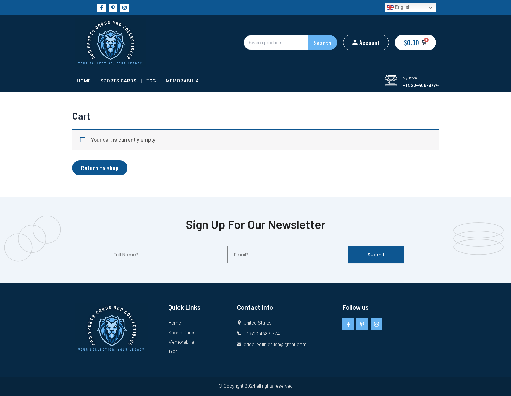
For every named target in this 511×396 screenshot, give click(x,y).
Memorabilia (182, 81)
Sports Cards (119, 81)
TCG (151, 81)
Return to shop (100, 168)
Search (322, 42)
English (402, 7)
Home (84, 81)
